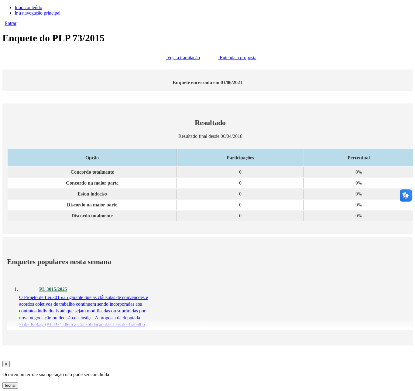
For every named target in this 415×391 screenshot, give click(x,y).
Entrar (10, 23)
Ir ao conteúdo (28, 7)
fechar (10, 385)
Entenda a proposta (237, 57)
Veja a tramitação (183, 57)
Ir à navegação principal (37, 12)
